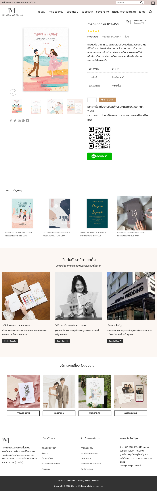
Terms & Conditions (66, 480)
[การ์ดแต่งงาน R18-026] (97, 213)
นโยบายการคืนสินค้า (51, 463)
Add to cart (107, 99)
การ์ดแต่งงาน (56, 12)
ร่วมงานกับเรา (48, 458)
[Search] (150, 12)
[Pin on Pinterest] (23, 120)
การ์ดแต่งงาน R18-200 (16, 235)
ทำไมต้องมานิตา (49, 448)
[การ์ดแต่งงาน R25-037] (134, 213)
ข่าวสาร (45, 453)
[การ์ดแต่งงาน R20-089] (60, 213)
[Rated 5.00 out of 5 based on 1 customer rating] (105, 31)
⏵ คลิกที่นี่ (137, 465)
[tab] (92, 37)
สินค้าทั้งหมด (87, 469)
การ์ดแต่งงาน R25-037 (128, 235)
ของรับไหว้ (87, 12)
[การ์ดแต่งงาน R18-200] (22, 213)
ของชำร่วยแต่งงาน (89, 453)
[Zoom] (13, 92)
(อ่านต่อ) (19, 462)
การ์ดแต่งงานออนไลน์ (124, 12)
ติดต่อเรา (46, 469)
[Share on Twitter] (15, 120)
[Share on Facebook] (11, 120)
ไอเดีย (142, 12)
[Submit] (141, 2)
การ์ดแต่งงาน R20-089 (54, 235)
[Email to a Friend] (19, 120)
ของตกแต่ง (102, 12)
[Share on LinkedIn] (27, 120)
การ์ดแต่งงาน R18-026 (90, 235)
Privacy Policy (84, 480)
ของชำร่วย (72, 12)
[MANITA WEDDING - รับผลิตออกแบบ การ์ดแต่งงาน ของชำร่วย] (12, 12)
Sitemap (95, 480)
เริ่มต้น (41, 12)
